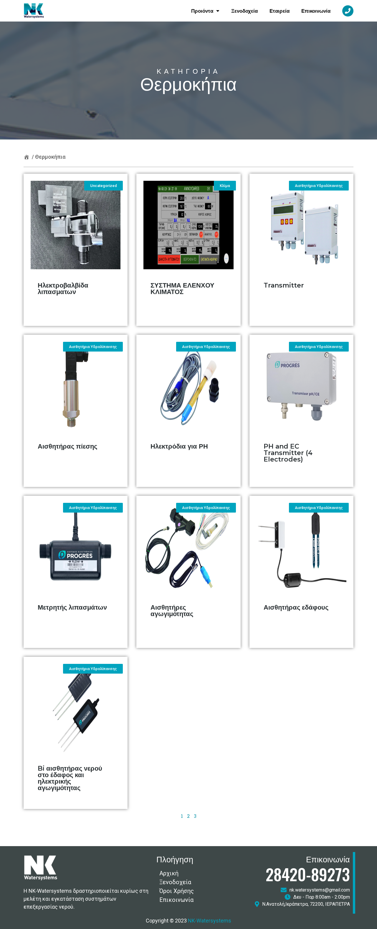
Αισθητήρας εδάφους (296, 607)
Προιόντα (202, 10)
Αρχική (168, 873)
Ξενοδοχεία (244, 10)
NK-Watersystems (209, 920)
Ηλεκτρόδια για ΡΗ (179, 446)
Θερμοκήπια (50, 157)
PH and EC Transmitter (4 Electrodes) (288, 452)
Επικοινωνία (315, 10)
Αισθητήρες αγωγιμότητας (172, 610)
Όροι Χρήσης (176, 890)
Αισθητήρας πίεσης (67, 446)
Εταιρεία (279, 10)
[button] (103, 186)
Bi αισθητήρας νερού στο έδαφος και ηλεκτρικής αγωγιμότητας (70, 778)
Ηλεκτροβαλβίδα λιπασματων (63, 288)
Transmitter (284, 285)
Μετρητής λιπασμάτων (72, 607)
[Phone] (347, 11)
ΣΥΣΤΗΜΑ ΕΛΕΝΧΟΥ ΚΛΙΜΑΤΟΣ (182, 288)
